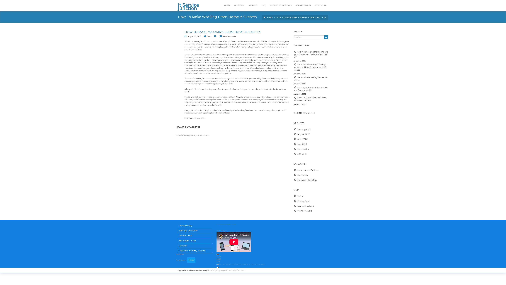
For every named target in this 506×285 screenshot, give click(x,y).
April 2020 (302, 139)
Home (270, 17)
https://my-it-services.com (194, 118)
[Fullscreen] (217, 267)
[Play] (217, 254)
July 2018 (301, 154)
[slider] (242, 264)
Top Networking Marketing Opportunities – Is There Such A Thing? (311, 54)
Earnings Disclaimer (188, 230)
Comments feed (305, 206)
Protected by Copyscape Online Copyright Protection (226, 270)
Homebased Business (308, 170)
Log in (300, 196)
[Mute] (217, 264)
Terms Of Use (185, 235)
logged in (189, 135)
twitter (319, 270)
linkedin (307, 270)
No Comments (229, 36)
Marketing (302, 175)
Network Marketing (307, 180)
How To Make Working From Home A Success (222, 32)
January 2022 (304, 129)
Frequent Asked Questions (192, 250)
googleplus (313, 270)
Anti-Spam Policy (187, 240)
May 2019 (302, 144)
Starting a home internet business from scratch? (311, 88)
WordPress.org (304, 211)
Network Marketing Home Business (310, 78)
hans (209, 36)
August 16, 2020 (194, 36)
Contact (183, 245)
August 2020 (303, 134)
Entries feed (303, 201)
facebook (324, 270)
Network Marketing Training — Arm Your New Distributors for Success (311, 67)
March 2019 (303, 149)
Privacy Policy (185, 225)
